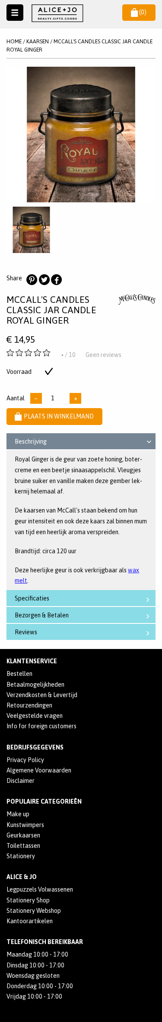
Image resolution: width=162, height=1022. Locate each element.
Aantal (15, 398)
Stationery (20, 856)
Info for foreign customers (41, 726)
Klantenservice (31, 661)
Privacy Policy (25, 759)
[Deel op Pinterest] (31, 280)
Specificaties (32, 598)
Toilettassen (23, 845)
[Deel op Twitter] (44, 280)
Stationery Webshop (33, 910)
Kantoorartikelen (29, 921)
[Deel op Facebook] (56, 280)
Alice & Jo (21, 876)
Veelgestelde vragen (34, 715)
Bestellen (19, 673)
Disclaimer (20, 780)
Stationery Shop (28, 900)
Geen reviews (103, 354)
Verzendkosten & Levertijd (41, 694)
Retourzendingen (29, 705)
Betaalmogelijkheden (35, 684)
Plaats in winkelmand (59, 416)
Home (14, 41)
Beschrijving (31, 441)
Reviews (26, 632)
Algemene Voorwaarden (38, 770)
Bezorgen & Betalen (42, 615)
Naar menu (14, 12)
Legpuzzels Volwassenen (39, 889)
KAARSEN (37, 41)
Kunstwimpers (25, 824)
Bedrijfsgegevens (35, 747)
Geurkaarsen (23, 835)
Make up (17, 814)
